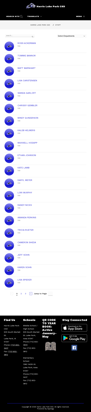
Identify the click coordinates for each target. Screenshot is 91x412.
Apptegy (50, 409)
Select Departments (66, 36)
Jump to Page (40, 293)
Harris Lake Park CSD (40, 25)
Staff (58, 25)
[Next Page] (30, 293)
